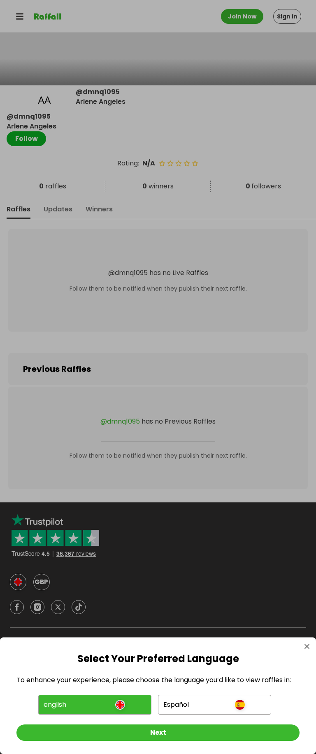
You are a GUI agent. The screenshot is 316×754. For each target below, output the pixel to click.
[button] (94, 705)
